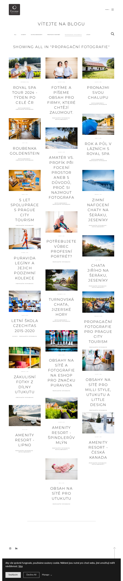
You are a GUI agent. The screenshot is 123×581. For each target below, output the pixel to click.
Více (20, 566)
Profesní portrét (53, 34)
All (15, 34)
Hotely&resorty (36, 34)
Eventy (23, 34)
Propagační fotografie (73, 34)
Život (88, 34)
